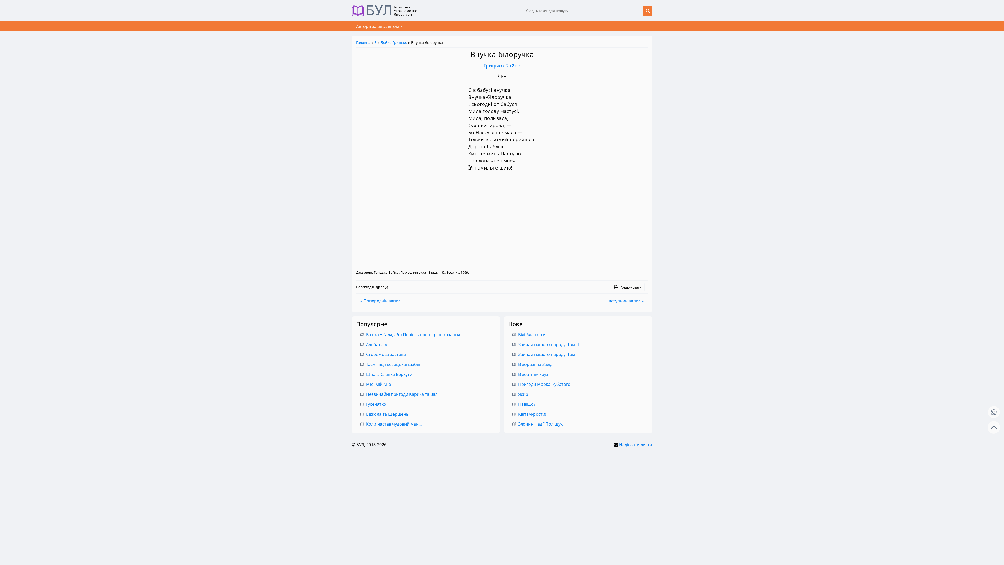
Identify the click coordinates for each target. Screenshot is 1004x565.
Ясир (523, 394)
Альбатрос (377, 344)
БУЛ (379, 11)
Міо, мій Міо (378, 384)
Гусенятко (376, 404)
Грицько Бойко (502, 66)
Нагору (994, 427)
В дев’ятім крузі (533, 374)
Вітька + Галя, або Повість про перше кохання (413, 334)
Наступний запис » (625, 301)
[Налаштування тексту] (994, 412)
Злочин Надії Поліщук (540, 424)
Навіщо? (526, 404)
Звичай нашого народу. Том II (548, 344)
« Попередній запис (380, 301)
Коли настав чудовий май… (394, 424)
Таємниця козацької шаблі (393, 364)
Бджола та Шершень (387, 414)
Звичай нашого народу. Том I (548, 354)
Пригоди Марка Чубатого (544, 384)
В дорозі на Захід (535, 364)
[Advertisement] (502, 222)
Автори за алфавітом (377, 26)
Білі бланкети (531, 334)
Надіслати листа (635, 445)
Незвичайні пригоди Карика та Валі (402, 394)
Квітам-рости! (532, 414)
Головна (363, 42)
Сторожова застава (386, 354)
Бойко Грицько (394, 42)
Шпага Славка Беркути (389, 374)
